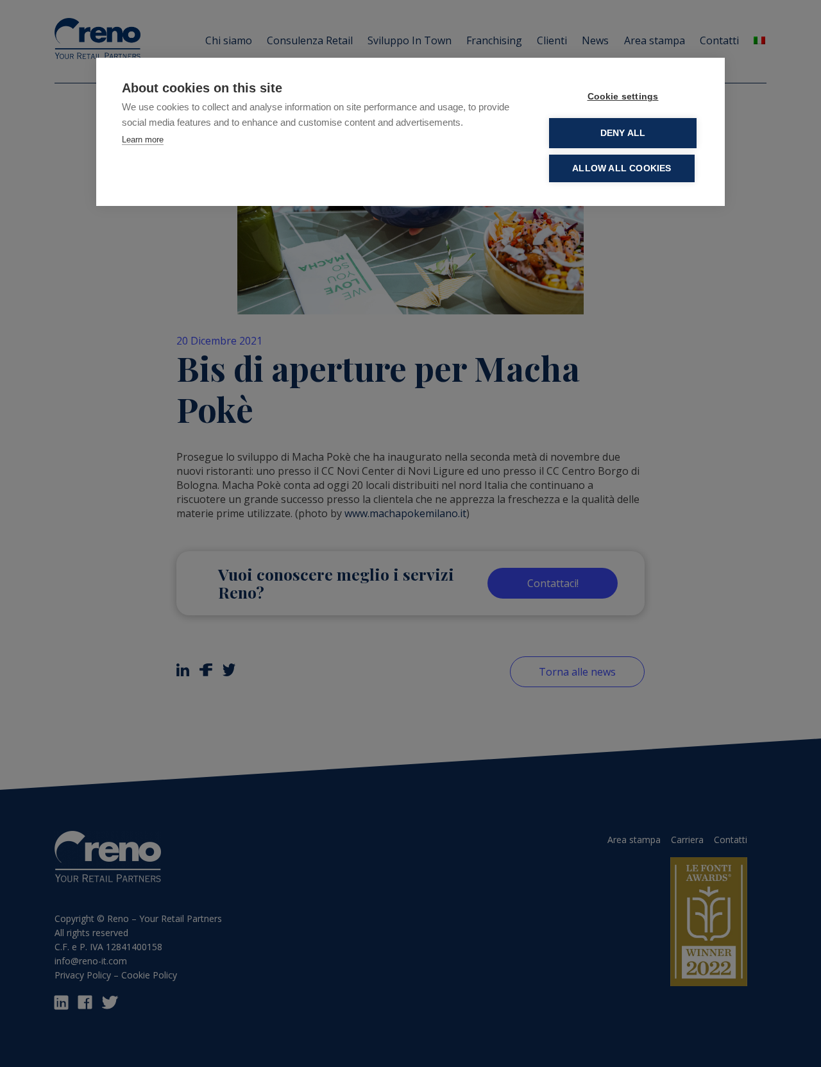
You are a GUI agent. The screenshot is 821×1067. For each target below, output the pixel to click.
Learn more (143, 139)
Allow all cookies (621, 168)
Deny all (623, 133)
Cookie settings (623, 96)
